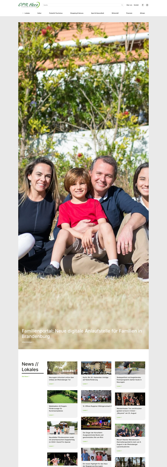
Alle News (25, 376)
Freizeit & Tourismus (56, 13)
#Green (142, 13)
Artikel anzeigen (27, 342)
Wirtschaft (115, 13)
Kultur (39, 13)
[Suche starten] (122, 5)
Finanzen (129, 13)
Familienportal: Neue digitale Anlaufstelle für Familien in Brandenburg (82, 333)
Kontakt (136, 5)
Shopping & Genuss (76, 13)
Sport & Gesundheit (97, 13)
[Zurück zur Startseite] (29, 5)
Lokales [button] (27, 13)
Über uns (129, 5)
